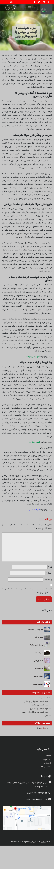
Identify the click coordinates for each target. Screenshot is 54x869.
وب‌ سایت (48, 579)
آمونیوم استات (38, 684)
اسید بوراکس (38, 660)
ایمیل (49, 573)
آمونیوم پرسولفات (33, 356)
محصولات (46, 759)
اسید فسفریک (34, 442)
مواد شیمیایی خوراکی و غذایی (36, 701)
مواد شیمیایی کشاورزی (39, 708)
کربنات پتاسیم (38, 676)
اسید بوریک (39, 637)
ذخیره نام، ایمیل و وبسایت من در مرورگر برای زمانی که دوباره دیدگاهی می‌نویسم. (27, 590)
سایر (46, 715)
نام (50, 567)
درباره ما (47, 763)
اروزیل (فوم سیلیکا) (36, 645)
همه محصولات (44, 697)
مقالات (43, 728)
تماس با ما (46, 766)
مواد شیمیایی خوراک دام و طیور (35, 712)
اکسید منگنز (39, 652)
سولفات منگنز (34, 509)
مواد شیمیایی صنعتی (39, 704)
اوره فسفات (39, 668)
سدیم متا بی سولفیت (35, 629)
